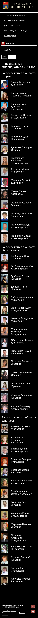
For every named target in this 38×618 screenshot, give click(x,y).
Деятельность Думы (12, 25)
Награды (23, 31)
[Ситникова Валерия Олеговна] (4, 374)
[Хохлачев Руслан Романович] (4, 580)
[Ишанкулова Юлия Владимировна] (4, 310)
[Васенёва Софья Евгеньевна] (4, 472)
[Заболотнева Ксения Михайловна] (4, 299)
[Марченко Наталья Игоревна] (4, 526)
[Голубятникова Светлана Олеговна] (4, 493)
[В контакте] (33, 606)
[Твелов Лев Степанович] (4, 570)
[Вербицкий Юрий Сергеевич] (4, 258)
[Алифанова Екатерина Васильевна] (4, 440)
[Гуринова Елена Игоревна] (4, 504)
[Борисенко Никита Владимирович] (4, 117)
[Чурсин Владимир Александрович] (4, 408)
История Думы (10, 36)
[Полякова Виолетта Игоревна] (4, 363)
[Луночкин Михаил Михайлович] (4, 171)
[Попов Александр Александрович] (4, 227)
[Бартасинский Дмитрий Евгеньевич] (4, 106)
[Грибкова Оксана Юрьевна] (4, 278)
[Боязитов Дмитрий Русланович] (4, 461)
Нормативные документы (14, 20)
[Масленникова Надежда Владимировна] (4, 331)
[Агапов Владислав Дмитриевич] (4, 84)
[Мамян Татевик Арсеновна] (4, 194)
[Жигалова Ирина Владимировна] (4, 515)
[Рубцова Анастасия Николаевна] (4, 548)
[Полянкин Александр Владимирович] (4, 537)
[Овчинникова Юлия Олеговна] (4, 205)
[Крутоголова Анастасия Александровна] (4, 160)
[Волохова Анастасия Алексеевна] (4, 482)
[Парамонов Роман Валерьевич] (4, 353)
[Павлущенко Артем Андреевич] (4, 216)
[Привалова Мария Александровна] (4, 238)
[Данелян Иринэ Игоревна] (4, 289)
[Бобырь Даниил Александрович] (4, 450)
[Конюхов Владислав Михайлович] (4, 320)
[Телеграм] (33, 611)
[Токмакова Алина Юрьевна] (4, 386)
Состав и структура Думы (14, 15)
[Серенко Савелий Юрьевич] (4, 559)
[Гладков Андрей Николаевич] (4, 139)
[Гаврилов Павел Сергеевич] (4, 128)
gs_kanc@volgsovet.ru (9, 611)
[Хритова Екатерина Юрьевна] (4, 397)
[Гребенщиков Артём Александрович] (4, 268)
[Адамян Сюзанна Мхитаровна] (4, 428)
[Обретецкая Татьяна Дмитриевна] (4, 342)
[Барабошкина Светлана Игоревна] (4, 95)
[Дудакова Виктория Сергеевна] (4, 149)
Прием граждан (10, 31)
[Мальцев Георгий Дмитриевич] (4, 182)
